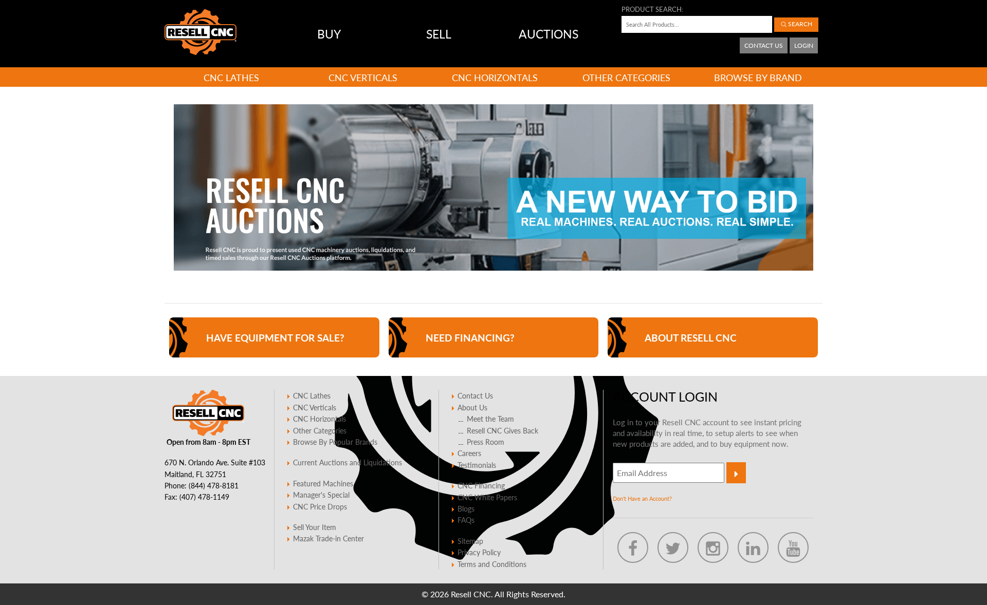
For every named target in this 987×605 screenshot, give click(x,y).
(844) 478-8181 (214, 485)
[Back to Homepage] (200, 32)
